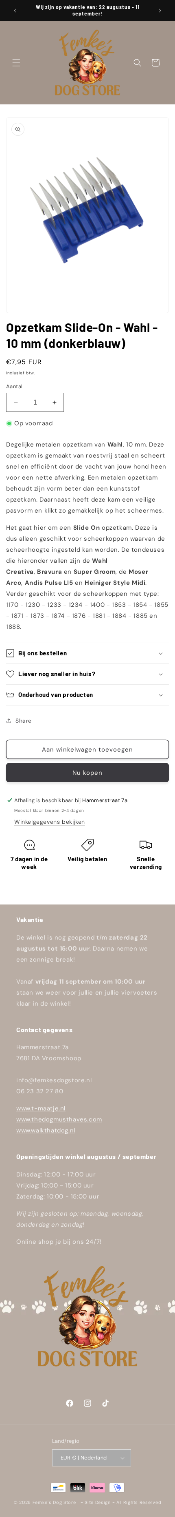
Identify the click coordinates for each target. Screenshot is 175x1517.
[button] (16, 63)
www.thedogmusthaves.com (59, 1119)
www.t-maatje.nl (41, 1108)
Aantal (14, 386)
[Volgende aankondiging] (160, 11)
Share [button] (23, 720)
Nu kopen (87, 773)
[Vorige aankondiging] (15, 11)
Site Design (98, 1502)
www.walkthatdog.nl (45, 1130)
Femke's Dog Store (54, 1502)
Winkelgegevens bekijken (49, 821)
